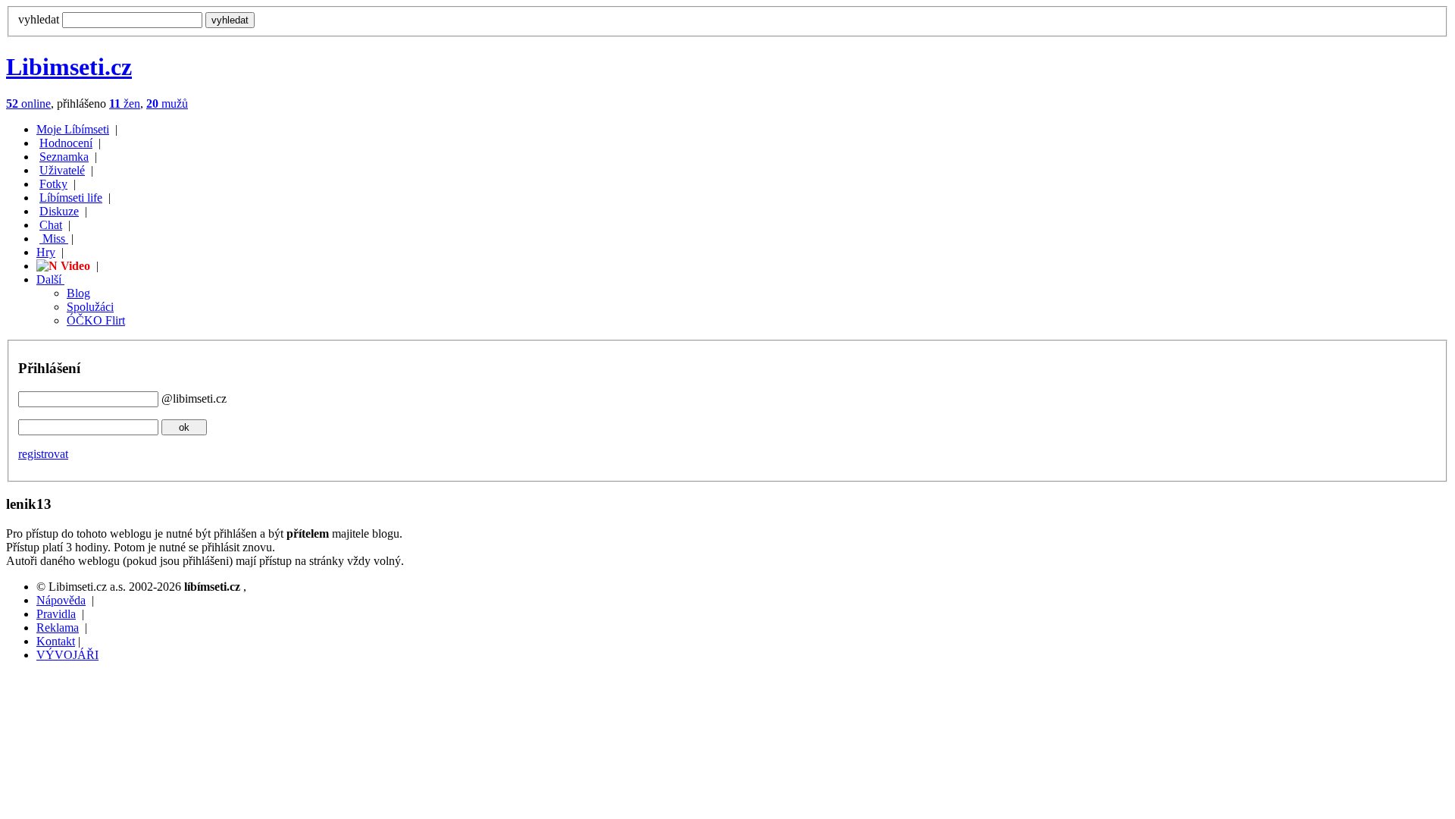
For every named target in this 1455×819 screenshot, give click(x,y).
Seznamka (64, 156)
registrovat (43, 453)
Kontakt (55, 641)
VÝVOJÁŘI (67, 654)
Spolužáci (90, 306)
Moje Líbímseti (72, 129)
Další (50, 279)
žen (124, 103)
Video (74, 265)
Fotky (53, 183)
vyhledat (38, 19)
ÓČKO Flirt (96, 320)
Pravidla (56, 613)
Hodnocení (65, 142)
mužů (167, 103)
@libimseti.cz (194, 398)
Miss (53, 238)
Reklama (57, 627)
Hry (45, 252)
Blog (78, 293)
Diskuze (59, 211)
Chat (50, 224)
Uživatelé (62, 170)
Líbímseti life (70, 197)
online (28, 103)
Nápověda (61, 600)
